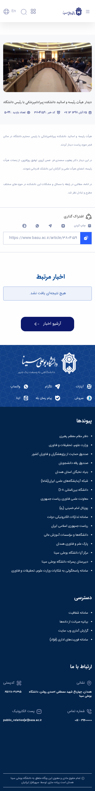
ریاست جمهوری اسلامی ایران (69, 526)
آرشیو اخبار (52, 324)
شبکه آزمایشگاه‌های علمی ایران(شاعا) (64, 481)
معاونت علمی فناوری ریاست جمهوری (64, 499)
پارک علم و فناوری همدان (72, 544)
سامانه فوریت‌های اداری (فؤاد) (69, 639)
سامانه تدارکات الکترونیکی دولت (67, 517)
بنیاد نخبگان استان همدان (71, 472)
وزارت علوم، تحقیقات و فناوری (68, 445)
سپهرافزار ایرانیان (30, 782)
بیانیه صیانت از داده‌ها (74, 621)
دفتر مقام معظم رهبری (73, 436)
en (13, 11)
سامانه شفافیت (78, 612)
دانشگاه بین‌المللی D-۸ (73, 490)
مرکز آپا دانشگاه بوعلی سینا (71, 552)
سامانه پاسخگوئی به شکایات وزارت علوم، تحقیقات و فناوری (49, 570)
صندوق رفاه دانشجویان (73, 463)
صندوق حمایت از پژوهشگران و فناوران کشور (60, 454)
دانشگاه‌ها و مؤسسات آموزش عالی (66, 535)
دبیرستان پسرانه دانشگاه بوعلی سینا (65, 561)
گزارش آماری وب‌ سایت (73, 630)
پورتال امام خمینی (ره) (73, 508)
